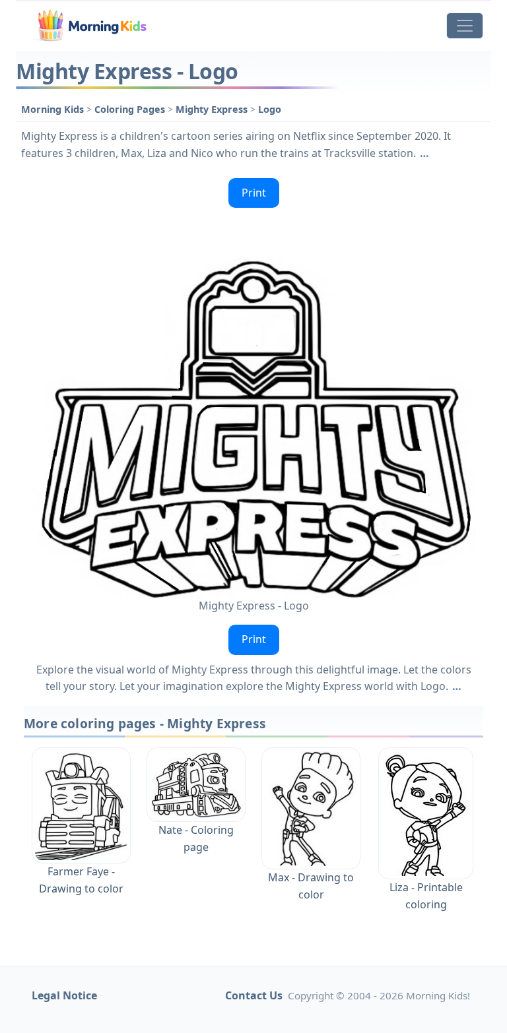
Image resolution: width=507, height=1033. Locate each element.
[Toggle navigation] (464, 26)
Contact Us (254, 995)
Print (254, 192)
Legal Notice (64, 995)
